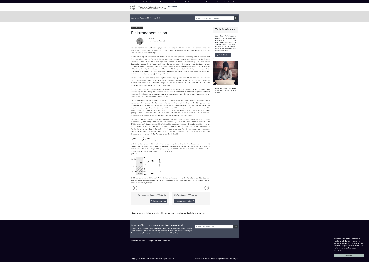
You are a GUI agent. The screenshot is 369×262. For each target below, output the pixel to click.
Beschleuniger (195, 108)
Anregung (137, 115)
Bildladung (135, 134)
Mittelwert (166, 240)
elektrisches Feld (170, 108)
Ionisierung (206, 113)
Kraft (205, 127)
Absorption (159, 50)
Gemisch (155, 115)
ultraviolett (205, 62)
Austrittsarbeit (179, 119)
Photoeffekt (202, 57)
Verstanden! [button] (349, 255)
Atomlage (151, 131)
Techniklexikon (223, 55)
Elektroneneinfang (159, 201)
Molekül (162, 100)
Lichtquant (143, 85)
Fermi (158, 151)
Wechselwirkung (167, 124)
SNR (149, 240)
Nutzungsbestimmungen (229, 259)
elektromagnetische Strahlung (182, 57)
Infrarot (151, 69)
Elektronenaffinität (146, 144)
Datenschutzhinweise (201, 259)
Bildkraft (174, 134)
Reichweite (135, 129)
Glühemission (136, 122)
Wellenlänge (158, 62)
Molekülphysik (158, 48)
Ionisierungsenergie (164, 105)
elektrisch (199, 122)
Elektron (173, 83)
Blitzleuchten (157, 240)
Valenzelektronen (159, 71)
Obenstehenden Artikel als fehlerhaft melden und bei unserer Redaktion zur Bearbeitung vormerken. (168, 213)
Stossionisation (143, 53)
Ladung (169, 131)
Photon (194, 59)
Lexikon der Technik (138, 18)
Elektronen (183, 48)
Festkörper (186, 129)
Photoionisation (137, 59)
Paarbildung (135, 92)
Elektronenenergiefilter (184, 201)
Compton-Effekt (141, 80)
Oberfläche (185, 127)
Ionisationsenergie (189, 62)
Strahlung (182, 50)
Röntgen (146, 78)
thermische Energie (203, 119)
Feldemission (136, 124)
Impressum (215, 259)
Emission (143, 50)
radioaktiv (185, 110)
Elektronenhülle (200, 48)
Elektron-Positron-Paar (165, 92)
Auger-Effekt (162, 74)
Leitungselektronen (151, 119)
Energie (204, 80)
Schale (146, 74)
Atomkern (138, 96)
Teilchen (134, 53)
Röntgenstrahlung (194, 71)
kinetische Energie (138, 94)
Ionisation (160, 59)
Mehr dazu (337, 250)
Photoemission (170, 122)
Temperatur (148, 113)
